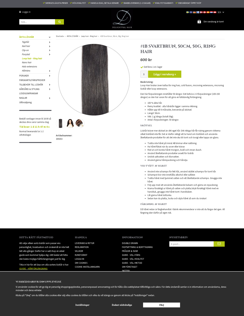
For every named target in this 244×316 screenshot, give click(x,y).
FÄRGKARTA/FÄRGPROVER (32, 80)
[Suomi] (198, 11)
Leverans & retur (84, 243)
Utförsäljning (25, 102)
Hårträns (26, 70)
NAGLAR (23, 97)
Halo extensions (29, 66)
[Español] (208, 11)
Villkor (79, 251)
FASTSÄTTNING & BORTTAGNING (137, 247)
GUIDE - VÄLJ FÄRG (131, 255)
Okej (161, 305)
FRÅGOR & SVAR (130, 251)
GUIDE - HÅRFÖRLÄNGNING (33, 268)
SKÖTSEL (126, 270)
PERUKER (24, 75)
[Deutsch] (194, 11)
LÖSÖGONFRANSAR (28, 93)
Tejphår (25, 42)
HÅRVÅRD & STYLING (29, 89)
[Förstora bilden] (94, 79)
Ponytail (26, 54)
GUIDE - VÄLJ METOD (132, 262)
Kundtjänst (81, 255)
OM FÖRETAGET (129, 266)
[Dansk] (205, 11)
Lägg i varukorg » (164, 74)
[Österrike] (215, 11)
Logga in (26, 11)
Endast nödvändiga (122, 305)
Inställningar (82, 305)
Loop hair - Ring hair (32, 58)
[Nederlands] (211, 11)
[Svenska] (188, 11)
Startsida (60, 36)
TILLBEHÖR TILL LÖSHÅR (31, 84)
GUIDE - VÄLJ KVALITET (133, 258)
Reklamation (82, 247)
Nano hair (26, 62)
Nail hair (26, 46)
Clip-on (25, 50)
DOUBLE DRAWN (130, 243)
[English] (191, 11)
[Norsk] (201, 11)
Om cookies (81, 262)
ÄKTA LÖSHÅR (26, 37)
